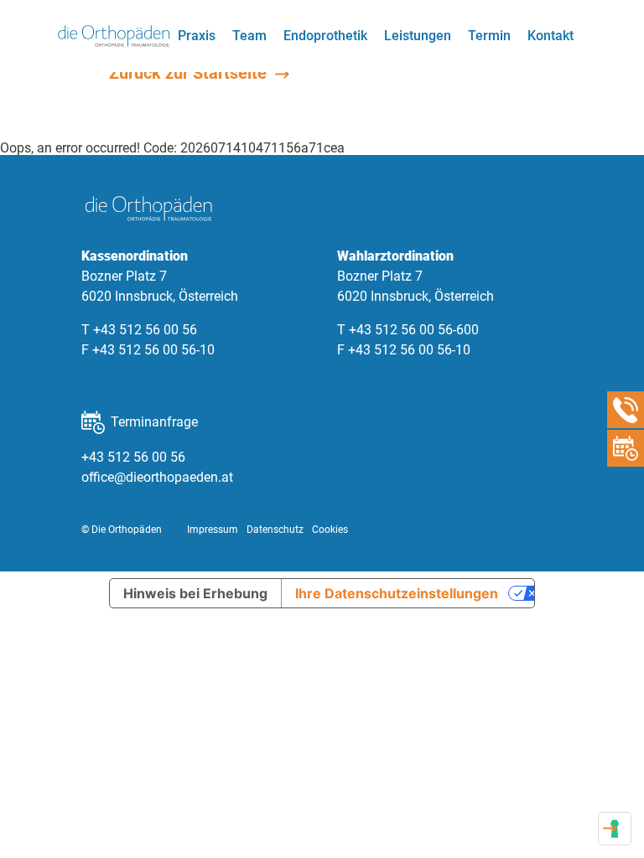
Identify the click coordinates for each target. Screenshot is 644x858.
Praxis (197, 36)
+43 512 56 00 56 (145, 330)
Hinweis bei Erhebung (195, 593)
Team (249, 36)
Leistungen (417, 36)
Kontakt (550, 36)
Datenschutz (275, 529)
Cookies (330, 529)
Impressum (212, 529)
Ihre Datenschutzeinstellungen (396, 593)
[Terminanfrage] (625, 448)
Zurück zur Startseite (190, 73)
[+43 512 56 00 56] (625, 409)
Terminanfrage (154, 422)
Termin (489, 36)
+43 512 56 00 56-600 (414, 330)
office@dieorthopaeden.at (157, 477)
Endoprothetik (325, 36)
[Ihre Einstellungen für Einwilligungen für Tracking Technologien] (615, 829)
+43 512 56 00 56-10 (153, 350)
